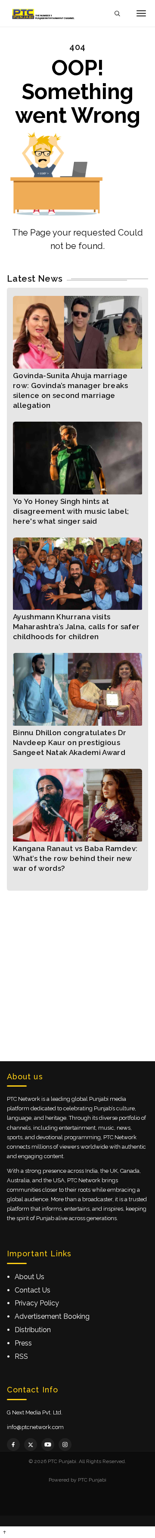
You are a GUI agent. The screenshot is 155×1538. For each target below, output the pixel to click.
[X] (30, 1444)
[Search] (117, 13)
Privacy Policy (37, 1303)
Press (23, 1343)
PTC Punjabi (92, 1480)
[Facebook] (13, 1444)
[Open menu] (141, 13)
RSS (21, 1356)
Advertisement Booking (52, 1316)
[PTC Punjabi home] (44, 13)
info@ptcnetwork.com (35, 1427)
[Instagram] (65, 1444)
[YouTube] (47, 1444)
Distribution (33, 1330)
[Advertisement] (77, 968)
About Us (29, 1277)
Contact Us (32, 1290)
